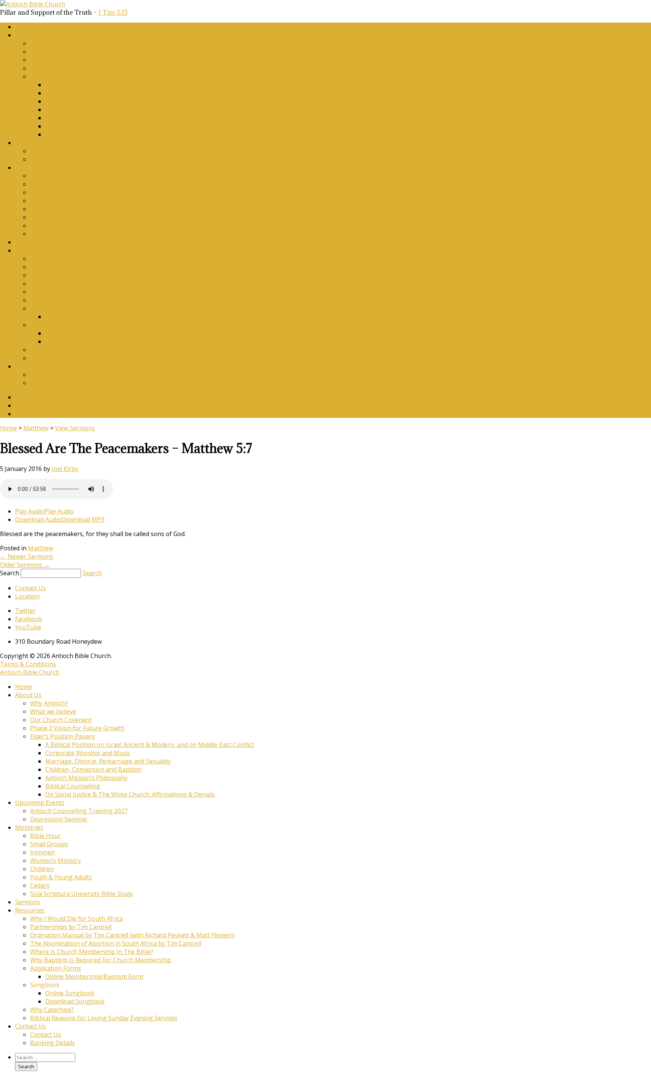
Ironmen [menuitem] (42, 852)
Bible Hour (45, 176)
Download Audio (38, 519)
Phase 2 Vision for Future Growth (77, 68)
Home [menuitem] (23, 686)
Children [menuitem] (42, 869)
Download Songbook (75, 341)
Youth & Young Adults (61, 217)
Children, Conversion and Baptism (93, 109)
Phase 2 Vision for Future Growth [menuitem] (77, 728)
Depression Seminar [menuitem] (59, 819)
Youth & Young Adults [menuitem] (61, 877)
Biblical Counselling (72, 126)
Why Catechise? (52, 350)
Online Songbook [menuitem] (70, 993)
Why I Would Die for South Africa (76, 258)
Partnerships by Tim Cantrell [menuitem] (71, 927)
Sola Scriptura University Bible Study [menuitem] (81, 894)
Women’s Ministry (55, 201)
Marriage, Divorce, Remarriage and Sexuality (108, 101)
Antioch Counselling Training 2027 (79, 151)
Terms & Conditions (28, 664)
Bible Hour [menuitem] (45, 836)
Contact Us (30, 366)
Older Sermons (25, 565)
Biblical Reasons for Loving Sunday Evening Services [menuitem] (103, 1018)
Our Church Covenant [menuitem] (61, 720)
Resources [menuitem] (29, 910)
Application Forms (55, 308)
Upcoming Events (39, 143)
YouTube (28, 414)
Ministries (29, 167)
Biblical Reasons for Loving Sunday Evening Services (103, 358)
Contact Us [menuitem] (30, 1026)
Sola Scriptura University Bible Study (81, 234)
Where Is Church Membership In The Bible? (91, 292)
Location (27, 596)
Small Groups (49, 184)
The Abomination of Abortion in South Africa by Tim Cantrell (115, 283)
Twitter (25, 397)
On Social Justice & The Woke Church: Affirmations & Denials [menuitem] (130, 794)
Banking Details (52, 383)
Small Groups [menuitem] (49, 844)
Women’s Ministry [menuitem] (55, 860)
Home (23, 27)
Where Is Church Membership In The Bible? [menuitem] (91, 952)
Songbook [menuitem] (45, 985)
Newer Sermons (26, 556)
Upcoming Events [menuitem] (39, 802)
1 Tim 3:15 (113, 12)
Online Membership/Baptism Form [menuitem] (94, 976)
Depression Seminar (59, 159)
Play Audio (29, 511)
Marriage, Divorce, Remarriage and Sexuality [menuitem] (108, 761)
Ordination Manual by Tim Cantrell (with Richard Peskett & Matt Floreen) (132, 275)
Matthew (36, 428)
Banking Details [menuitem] (52, 1043)
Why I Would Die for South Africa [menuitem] (76, 918)
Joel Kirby (65, 469)
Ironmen (42, 192)
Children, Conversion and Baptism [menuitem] (93, 769)
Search (9, 573)
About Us (28, 35)
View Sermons (75, 428)
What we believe (53, 51)
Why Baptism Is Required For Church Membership (100, 300)
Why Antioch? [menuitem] (49, 703)
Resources (29, 250)
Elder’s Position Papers (62, 76)
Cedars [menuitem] (40, 885)
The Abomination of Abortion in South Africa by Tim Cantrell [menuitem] (115, 943)
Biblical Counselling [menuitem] (72, 786)
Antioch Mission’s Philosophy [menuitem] (86, 778)
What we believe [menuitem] (53, 711)
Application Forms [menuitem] (55, 968)
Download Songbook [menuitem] (75, 1001)
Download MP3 (82, 519)
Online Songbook (70, 333)
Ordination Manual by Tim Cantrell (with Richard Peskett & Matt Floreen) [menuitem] (132, 935)
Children (42, 209)
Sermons (27, 242)
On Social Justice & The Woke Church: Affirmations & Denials (130, 134)
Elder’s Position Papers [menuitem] (62, 736)
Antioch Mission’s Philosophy (86, 118)
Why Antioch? (49, 43)
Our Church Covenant (61, 60)
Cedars (40, 225)
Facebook (28, 405)
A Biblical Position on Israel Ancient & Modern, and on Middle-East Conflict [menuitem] (149, 744)
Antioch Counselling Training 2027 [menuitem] (79, 811)
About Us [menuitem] (28, 695)
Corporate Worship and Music (87, 93)
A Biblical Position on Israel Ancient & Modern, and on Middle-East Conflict (149, 85)
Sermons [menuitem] (27, 902)
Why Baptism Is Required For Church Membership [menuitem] (100, 960)
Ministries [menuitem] (29, 827)
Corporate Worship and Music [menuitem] (87, 753)
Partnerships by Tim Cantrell (71, 267)
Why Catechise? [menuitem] (52, 1009)
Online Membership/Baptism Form (94, 316)
